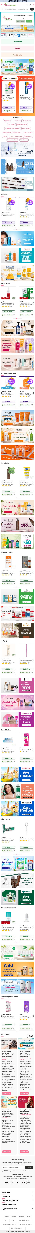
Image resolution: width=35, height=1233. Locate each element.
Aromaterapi (27, 120)
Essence (22, 658)
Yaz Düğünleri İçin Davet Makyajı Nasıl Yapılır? (26, 1111)
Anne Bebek (17, 120)
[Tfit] (17, 685)
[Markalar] (17, 48)
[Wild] (17, 969)
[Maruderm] (17, 808)
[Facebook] (17, 1183)
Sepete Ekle (8, 110)
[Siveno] (17, 952)
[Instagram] (28, 1183)
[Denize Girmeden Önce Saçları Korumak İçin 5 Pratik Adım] (26, 1043)
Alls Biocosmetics (7, 480)
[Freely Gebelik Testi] (26, 739)
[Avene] (17, 255)
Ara (32, 9)
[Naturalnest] (17, 596)
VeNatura (23, 569)
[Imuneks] (17, 613)
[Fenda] (17, 363)
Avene (22, 391)
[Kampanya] (17, 41)
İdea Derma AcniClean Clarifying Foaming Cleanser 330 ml (8, 214)
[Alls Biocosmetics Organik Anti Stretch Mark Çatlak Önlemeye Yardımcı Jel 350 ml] (8, 472)
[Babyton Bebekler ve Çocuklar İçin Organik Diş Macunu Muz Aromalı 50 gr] (26, 1006)
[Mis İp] (17, 863)
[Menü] (1, 4)
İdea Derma (5, 211)
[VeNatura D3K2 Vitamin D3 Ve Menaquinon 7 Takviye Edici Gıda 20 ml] (26, 561)
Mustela (22, 480)
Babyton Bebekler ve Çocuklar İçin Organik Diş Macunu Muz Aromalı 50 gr (26, 1016)
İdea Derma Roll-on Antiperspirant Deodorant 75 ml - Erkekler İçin (25, 928)
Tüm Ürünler (24, 139)
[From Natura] (17, 183)
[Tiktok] (23, 1183)
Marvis (4, 836)
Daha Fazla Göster (26, 78)
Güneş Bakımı (7, 132)
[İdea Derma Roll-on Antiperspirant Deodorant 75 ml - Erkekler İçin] (26, 917)
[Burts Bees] (17, 774)
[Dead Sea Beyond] (17, 418)
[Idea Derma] (17, 149)
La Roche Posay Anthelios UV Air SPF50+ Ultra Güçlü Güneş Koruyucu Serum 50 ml (8, 393)
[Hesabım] (30, 4)
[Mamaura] (17, 507)
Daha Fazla (31, 1035)
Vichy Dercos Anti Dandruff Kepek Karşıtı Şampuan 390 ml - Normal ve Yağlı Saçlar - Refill (26, 303)
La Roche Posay (6, 391)
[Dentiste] (17, 897)
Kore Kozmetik (28, 132)
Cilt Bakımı (11, 124)
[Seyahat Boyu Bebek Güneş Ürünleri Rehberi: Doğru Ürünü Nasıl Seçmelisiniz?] (9, 1101)
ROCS (3, 1014)
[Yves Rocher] (17, 791)
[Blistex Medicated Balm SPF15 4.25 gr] (9, 87)
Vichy (3, 301)
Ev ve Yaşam (26, 128)
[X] (12, 1183)
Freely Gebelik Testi (25, 749)
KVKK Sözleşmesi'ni (9, 1170)
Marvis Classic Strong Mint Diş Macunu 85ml (8, 839)
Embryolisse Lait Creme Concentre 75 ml (8, 660)
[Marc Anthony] (17, 345)
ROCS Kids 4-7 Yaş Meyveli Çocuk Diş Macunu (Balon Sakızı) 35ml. (8, 1016)
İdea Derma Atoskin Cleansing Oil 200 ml (26, 214)
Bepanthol (5, 747)
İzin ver (29, 21)
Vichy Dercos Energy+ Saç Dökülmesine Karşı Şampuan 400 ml (8, 303)
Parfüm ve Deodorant (16, 136)
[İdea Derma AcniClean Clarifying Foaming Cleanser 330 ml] (8, 203)
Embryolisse (5, 658)
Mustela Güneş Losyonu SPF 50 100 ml (26, 483)
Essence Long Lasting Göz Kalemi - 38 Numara (26, 660)
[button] (8, 73)
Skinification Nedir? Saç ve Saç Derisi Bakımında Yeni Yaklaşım (8, 1053)
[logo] (10, 4)
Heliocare (5, 569)
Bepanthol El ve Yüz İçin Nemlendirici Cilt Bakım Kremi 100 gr (8, 750)
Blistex (4, 95)
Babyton (22, 1014)
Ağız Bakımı (7, 120)
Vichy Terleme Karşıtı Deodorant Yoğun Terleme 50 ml (8, 928)
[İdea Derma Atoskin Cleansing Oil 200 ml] (26, 203)
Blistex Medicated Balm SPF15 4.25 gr (7, 97)
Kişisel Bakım (17, 132)
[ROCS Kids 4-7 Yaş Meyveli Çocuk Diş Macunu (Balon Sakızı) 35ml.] (8, 1006)
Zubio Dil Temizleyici (26, 838)
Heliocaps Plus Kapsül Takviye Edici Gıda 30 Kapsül (8, 572)
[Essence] (17, 719)
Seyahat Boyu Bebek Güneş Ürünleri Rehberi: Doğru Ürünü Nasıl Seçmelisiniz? (8, 1113)
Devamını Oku (6, 1093)
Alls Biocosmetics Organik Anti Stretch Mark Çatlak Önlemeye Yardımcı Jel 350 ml (8, 483)
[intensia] (17, 1)
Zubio (22, 836)
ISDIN (21, 95)
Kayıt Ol (29, 1167)
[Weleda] (17, 541)
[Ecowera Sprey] (17, 66)
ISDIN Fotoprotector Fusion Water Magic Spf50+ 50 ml (25, 97)
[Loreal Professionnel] (17, 328)
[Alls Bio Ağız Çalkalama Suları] (17, 880)
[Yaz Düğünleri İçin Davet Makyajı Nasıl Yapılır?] (26, 1101)
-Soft (7, 1231)
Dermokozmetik (22, 124)
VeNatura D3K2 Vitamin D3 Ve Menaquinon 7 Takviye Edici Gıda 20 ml (26, 572)
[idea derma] (17, 452)
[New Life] (17, 630)
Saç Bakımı (28, 136)
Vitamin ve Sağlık (12, 139)
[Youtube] (7, 1183)
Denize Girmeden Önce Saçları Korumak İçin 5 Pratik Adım (25, 1053)
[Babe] (17, 435)
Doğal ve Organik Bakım (12, 128)
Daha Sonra (20, 21)
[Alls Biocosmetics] (17, 166)
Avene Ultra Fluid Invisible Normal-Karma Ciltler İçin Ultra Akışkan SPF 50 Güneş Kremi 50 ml (26, 393)
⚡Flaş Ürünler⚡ (10, 78)
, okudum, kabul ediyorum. (17, 1170)
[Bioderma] (17, 272)
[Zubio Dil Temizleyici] (26, 828)
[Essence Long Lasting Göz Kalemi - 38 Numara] (26, 650)
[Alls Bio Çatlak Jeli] (17, 524)
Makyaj (5, 136)
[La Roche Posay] (17, 238)
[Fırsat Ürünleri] (17, 55)
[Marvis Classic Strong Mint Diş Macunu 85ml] (8, 828)
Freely (22, 747)
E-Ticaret (11, 1231)
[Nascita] (17, 702)
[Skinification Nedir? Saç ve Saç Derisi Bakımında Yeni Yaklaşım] (9, 1043)
